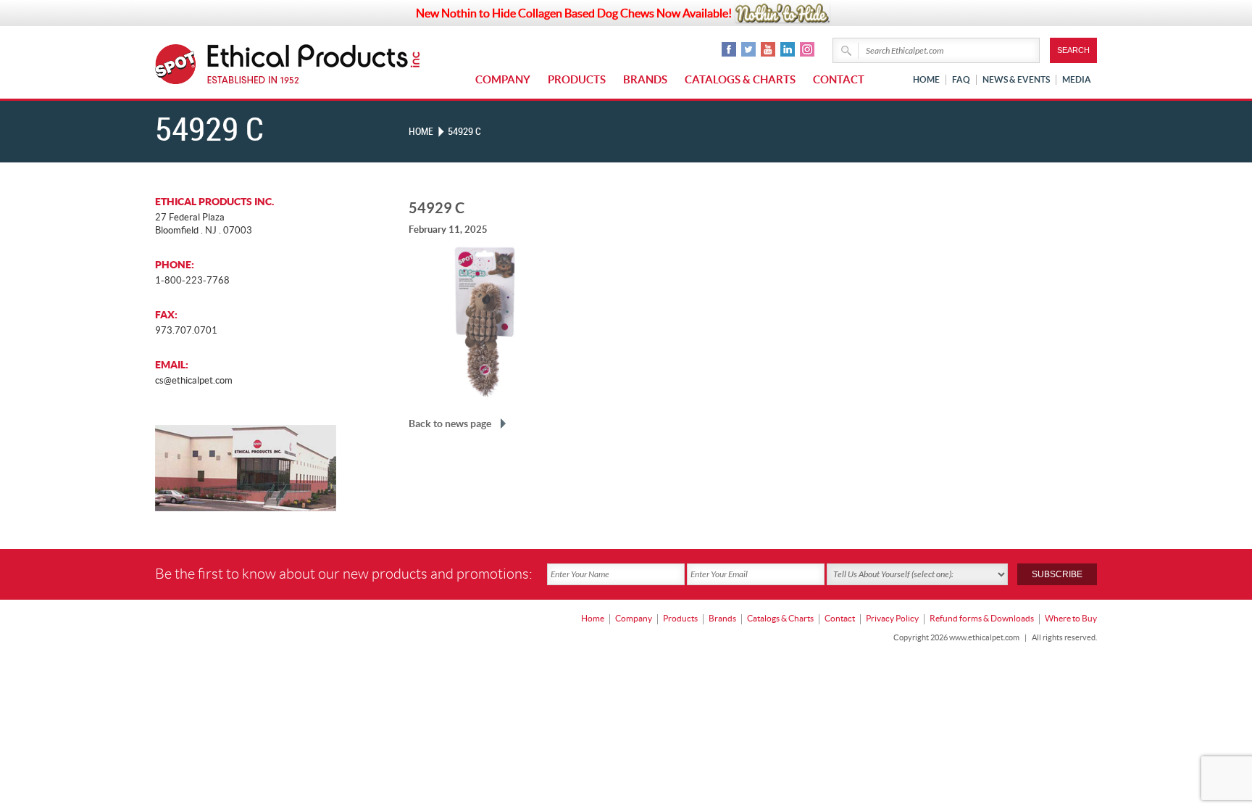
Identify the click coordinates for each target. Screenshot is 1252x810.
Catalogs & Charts (740, 79)
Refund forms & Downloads (982, 618)
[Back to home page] (314, 64)
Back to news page (450, 423)
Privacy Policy (892, 618)
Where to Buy (1071, 618)
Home (926, 79)
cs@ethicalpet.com (194, 380)
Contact (838, 79)
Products (577, 79)
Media (1076, 79)
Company (502, 79)
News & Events (1016, 79)
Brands (645, 79)
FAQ (961, 79)
